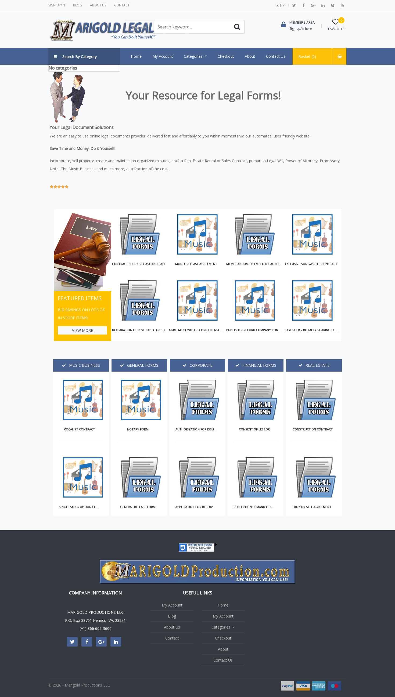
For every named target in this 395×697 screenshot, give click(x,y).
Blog (77, 5)
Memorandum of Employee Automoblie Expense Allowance (274, 264)
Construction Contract (313, 429)
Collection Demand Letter (255, 507)
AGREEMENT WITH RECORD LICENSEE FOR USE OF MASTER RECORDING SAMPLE (225, 330)
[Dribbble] (323, 5)
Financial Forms (258, 365)
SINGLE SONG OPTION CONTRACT (83, 507)
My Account (172, 605)
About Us (98, 5)
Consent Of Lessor (254, 429)
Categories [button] (138, 27)
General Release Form (138, 507)
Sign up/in (56, 5)
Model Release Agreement (196, 264)
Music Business (84, 365)
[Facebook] (303, 5)
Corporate (200, 365)
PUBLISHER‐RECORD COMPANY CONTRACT (257, 330)
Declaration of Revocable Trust (138, 330)
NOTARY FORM (138, 429)
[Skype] (332, 5)
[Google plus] (313, 5)
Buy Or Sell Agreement (312, 507)
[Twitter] (294, 5)
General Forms (142, 365)
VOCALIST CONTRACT (79, 429)
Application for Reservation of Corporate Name (214, 507)
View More (82, 330)
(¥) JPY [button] (280, 5)
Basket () (307, 56)
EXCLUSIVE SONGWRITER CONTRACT (311, 264)
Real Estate (316, 365)
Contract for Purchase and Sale (139, 264)
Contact (122, 5)
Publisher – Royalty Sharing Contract (315, 330)
